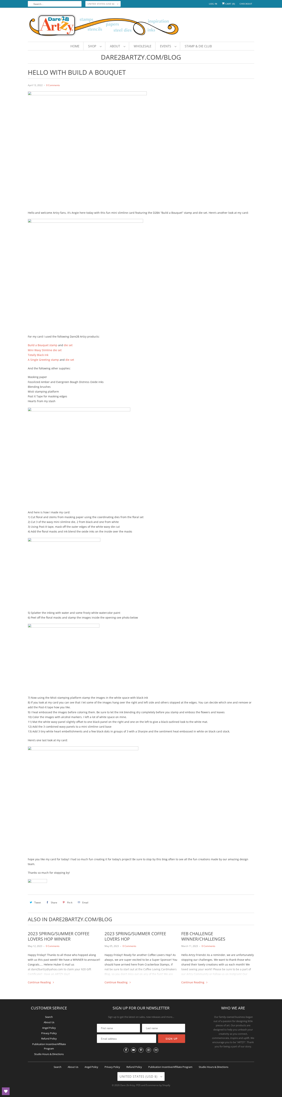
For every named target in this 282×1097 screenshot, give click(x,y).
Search (49, 1017)
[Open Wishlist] (6, 1091)
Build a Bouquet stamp (42, 345)
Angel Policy (49, 1028)
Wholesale (142, 46)
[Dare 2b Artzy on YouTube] (133, 1050)
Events (166, 46)
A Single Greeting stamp (43, 360)
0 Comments (53, 85)
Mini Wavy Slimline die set (45, 350)
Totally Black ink (38, 355)
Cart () (230, 3)
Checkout (246, 3)
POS (138, 1085)
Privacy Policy (49, 1033)
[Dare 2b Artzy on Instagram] (148, 1050)
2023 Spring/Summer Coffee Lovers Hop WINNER (58, 936)
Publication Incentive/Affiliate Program (170, 1067)
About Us (49, 1022)
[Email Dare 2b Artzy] (155, 1050)
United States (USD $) (101, 3)
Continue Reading (40, 982)
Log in (213, 3)
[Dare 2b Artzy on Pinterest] (141, 1050)
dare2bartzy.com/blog (141, 57)
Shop (93, 46)
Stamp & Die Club (198, 46)
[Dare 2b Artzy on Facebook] (126, 1050)
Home (74, 46)
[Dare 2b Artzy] (141, 25)
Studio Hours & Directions (49, 1054)
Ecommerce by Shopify (158, 1085)
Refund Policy (49, 1038)
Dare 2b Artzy (127, 1085)
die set (68, 345)
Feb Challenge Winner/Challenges (203, 936)
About (116, 46)
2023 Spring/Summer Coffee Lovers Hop (135, 936)
